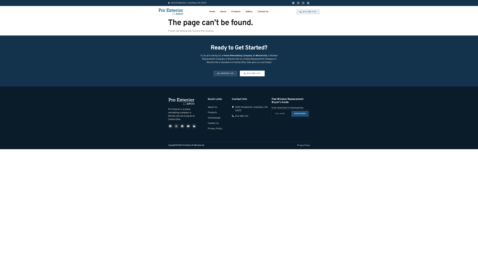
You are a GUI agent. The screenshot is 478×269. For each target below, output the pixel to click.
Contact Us (263, 11)
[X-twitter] (303, 3)
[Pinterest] (182, 126)
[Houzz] (308, 3)
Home (212, 11)
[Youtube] (188, 126)
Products (235, 11)
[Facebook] (293, 3)
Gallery (249, 11)
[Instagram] (298, 3)
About (223, 11)
